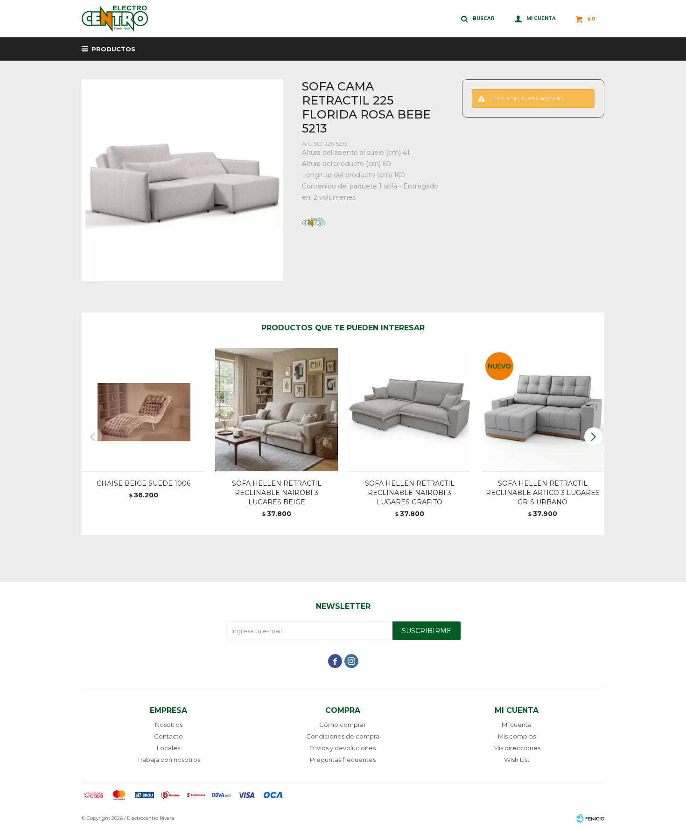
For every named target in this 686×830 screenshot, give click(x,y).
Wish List (517, 759)
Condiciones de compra (342, 736)
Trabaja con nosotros (168, 759)
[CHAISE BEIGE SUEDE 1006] (143, 409)
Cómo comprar (342, 724)
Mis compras (517, 736)
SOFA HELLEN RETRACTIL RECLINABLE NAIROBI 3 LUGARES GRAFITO (410, 492)
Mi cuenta (517, 724)
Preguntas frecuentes (343, 759)
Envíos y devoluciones (342, 748)
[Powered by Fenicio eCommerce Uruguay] (590, 818)
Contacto (168, 736)
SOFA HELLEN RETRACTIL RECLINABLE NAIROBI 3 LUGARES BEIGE (277, 492)
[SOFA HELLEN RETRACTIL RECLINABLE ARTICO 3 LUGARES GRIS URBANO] (542, 409)
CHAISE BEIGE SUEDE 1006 (143, 483)
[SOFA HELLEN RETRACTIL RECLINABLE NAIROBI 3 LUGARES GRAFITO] (409, 409)
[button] (593, 436)
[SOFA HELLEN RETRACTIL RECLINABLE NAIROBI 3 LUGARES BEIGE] (276, 409)
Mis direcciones (516, 748)
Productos (113, 49)
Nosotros (168, 724)
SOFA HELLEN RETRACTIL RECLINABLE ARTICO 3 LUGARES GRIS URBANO (543, 492)
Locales (168, 748)
